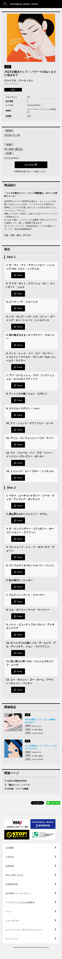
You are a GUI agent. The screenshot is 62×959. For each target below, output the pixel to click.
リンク (9, 911)
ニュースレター (13, 920)
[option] (31, 38)
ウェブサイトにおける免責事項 (20, 902)
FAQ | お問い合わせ (14, 875)
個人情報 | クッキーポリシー (19, 893)
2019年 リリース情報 (17, 789)
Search (50, 4)
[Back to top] (31, 955)
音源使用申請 (12, 884)
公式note (10, 857)
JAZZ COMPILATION (17, 781)
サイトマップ (12, 939)
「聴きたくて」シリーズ (18, 785)
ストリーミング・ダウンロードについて (24, 930)
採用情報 (10, 866)
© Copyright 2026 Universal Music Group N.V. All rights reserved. (31, 947)
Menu (58, 4)
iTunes (18, 275)
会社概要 (10, 848)
